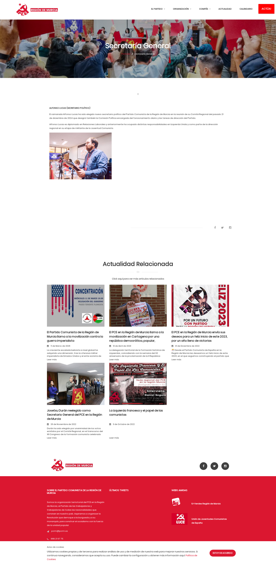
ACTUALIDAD (225, 8)
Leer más (52, 359)
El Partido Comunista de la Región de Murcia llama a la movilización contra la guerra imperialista (75, 336)
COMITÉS (204, 8)
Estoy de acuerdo (223, 552)
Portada (126, 53)
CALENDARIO (246, 8)
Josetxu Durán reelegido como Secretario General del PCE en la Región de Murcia (74, 414)
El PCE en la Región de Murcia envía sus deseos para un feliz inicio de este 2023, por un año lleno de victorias (199, 336)
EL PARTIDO (157, 8)
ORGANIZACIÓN (181, 8)
